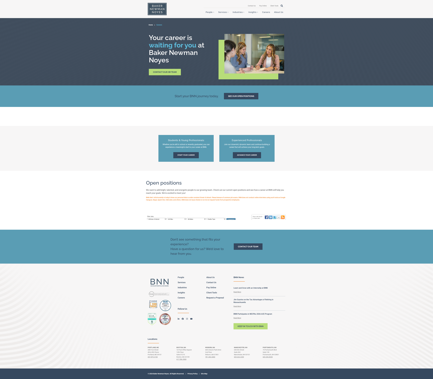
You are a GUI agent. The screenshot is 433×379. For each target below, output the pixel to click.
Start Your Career (186, 155)
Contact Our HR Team (165, 72)
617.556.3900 (181, 359)
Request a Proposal (215, 297)
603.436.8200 (268, 357)
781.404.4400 (210, 357)
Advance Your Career (247, 155)
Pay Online (263, 6)
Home (151, 25)
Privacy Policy (192, 374)
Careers (266, 12)
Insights (252, 12)
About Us (278, 12)
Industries (238, 12)
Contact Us (252, 6)
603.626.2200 (239, 357)
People (209, 12)
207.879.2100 (153, 357)
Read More (237, 292)
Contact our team (248, 246)
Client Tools (274, 6)
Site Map (204, 374)
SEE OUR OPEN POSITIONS (241, 96)
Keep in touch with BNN (251, 326)
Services (222, 12)
